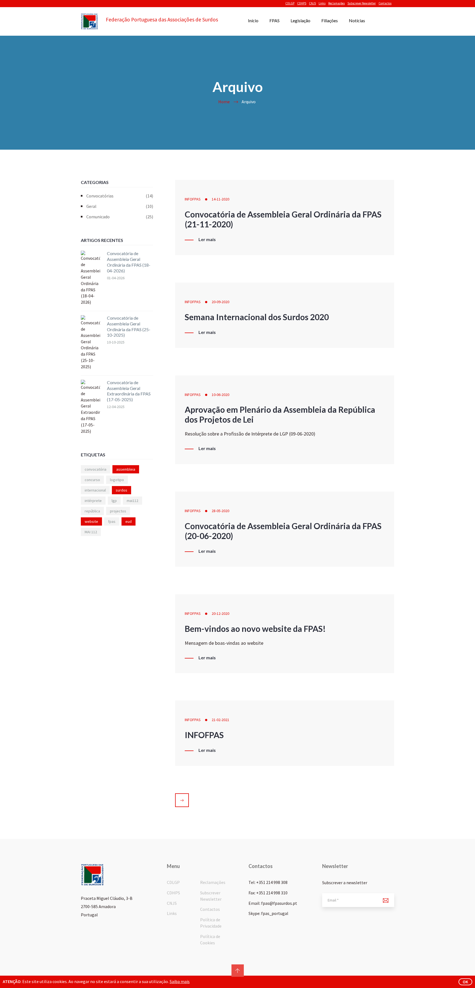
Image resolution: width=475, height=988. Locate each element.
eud (128, 521)
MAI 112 (91, 531)
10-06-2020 (220, 394)
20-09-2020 (220, 301)
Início (253, 20)
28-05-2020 (220, 510)
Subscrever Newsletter (361, 3)
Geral (119, 206)
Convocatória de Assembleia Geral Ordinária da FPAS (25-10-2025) (128, 326)
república (92, 511)
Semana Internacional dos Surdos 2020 (257, 317)
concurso (92, 479)
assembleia (125, 469)
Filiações (329, 20)
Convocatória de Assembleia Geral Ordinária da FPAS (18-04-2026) (128, 262)
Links (322, 3)
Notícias (357, 20)
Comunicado (119, 216)
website (91, 521)
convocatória (95, 469)
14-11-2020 (220, 199)
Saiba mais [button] (180, 981)
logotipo (117, 479)
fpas (111, 521)
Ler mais (207, 239)
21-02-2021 (220, 719)
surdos (121, 490)
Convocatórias (119, 196)
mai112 (132, 500)
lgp (114, 500)
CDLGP (289, 3)
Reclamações (336, 3)
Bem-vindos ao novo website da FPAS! (255, 628)
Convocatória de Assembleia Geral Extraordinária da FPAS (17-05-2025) (129, 391)
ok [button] (465, 981)
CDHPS (301, 3)
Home (224, 101)
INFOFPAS (193, 199)
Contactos (385, 3)
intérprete (93, 500)
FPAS (274, 20)
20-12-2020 (220, 613)
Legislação (300, 20)
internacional (95, 490)
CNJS (312, 3)
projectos (118, 511)
